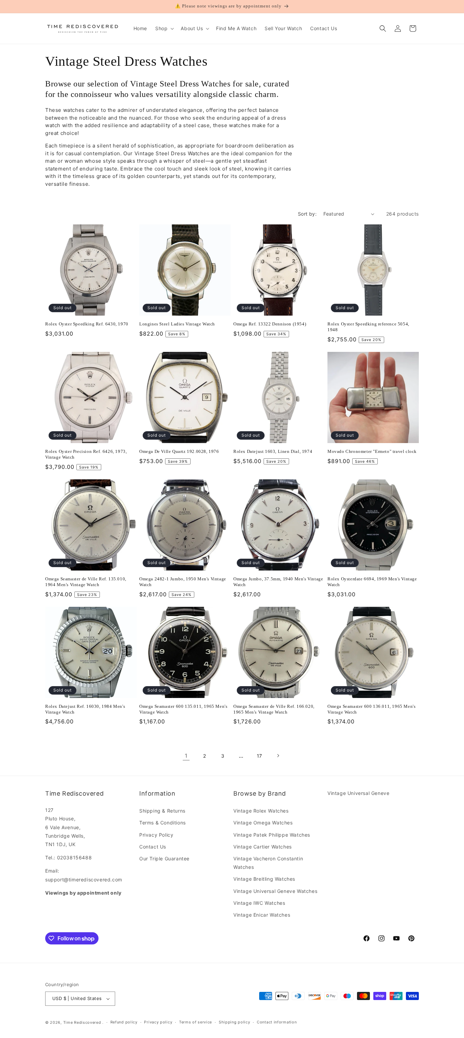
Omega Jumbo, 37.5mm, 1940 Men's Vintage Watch (278, 581)
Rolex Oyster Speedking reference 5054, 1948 (368, 326)
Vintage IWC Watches (259, 903)
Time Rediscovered (82, 1022)
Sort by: (307, 214)
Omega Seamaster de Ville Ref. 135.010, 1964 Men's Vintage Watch (85, 581)
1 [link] (186, 755)
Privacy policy (158, 1022)
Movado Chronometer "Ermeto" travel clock (372, 451)
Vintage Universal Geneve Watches (275, 891)
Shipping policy (234, 1022)
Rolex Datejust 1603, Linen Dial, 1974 (272, 451)
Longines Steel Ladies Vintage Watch (177, 323)
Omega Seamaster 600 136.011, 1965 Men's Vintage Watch (371, 709)
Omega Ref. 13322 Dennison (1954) (269, 323)
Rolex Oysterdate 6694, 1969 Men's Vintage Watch (372, 581)
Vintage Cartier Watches (262, 847)
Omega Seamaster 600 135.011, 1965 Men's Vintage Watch (183, 709)
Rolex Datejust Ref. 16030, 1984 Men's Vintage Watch (85, 709)
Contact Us (152, 847)
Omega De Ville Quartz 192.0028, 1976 (179, 451)
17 (259, 756)
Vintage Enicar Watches (261, 915)
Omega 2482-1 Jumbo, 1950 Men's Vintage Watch (182, 581)
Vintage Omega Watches (263, 822)
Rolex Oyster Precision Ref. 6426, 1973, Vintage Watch (86, 454)
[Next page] (277, 755)
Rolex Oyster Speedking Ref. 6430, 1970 (86, 323)
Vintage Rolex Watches (261, 811)
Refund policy (124, 1022)
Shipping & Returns (162, 811)
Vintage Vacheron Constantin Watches (268, 863)
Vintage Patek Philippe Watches (271, 835)
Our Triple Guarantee (164, 858)
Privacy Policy (156, 835)
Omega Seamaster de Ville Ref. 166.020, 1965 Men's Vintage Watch (274, 709)
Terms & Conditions (162, 822)
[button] (164, 28)
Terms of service (195, 1022)
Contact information (277, 1022)
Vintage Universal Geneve (358, 793)
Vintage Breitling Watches (264, 879)
